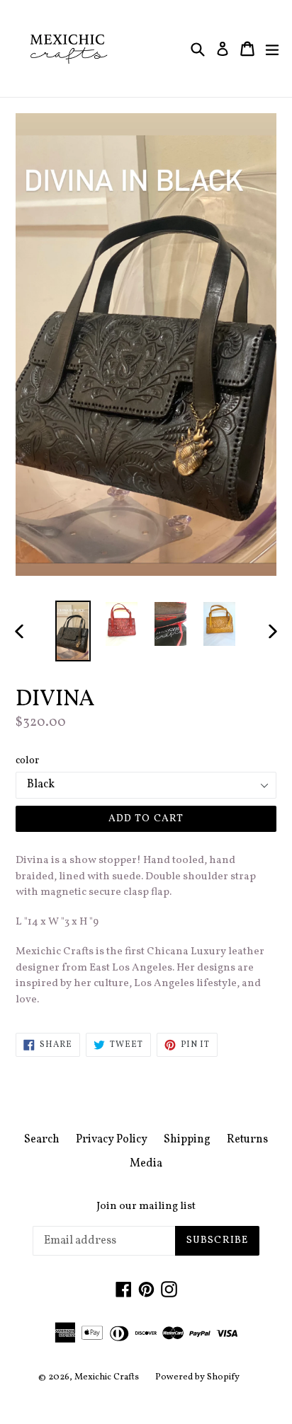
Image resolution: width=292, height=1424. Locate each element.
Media (146, 1163)
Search (42, 1139)
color (27, 761)
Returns (247, 1139)
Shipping (187, 1139)
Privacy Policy (111, 1139)
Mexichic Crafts (106, 1377)
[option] (72, 631)
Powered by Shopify (197, 1377)
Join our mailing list (146, 1206)
